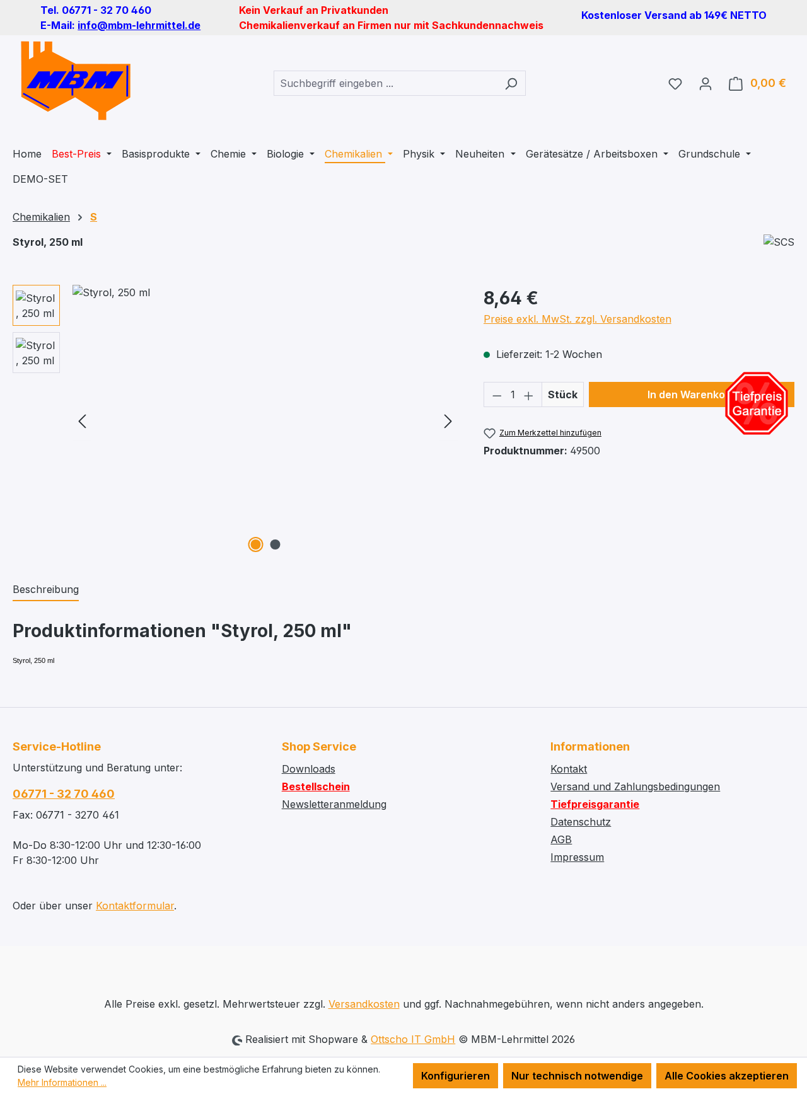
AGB (561, 839)
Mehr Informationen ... (62, 1082)
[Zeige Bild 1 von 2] (255, 544)
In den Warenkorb (691, 394)
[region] (235, 420)
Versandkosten (364, 1004)
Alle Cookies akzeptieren (727, 1075)
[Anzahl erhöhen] (529, 394)
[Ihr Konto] (705, 83)
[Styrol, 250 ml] (265, 420)
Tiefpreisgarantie (594, 804)
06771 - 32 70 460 (64, 793)
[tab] (46, 590)
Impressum (577, 857)
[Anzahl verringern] (497, 394)
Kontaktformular (135, 905)
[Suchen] (511, 83)
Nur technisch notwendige (577, 1075)
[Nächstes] (448, 420)
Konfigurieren (455, 1075)
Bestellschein (316, 786)
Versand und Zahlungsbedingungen (635, 786)
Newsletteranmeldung (334, 804)
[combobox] (385, 83)
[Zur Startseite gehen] (76, 80)
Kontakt (568, 769)
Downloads (308, 769)
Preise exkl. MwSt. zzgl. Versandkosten (577, 319)
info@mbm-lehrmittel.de (139, 25)
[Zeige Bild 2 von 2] (275, 544)
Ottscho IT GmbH (413, 1039)
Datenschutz (580, 821)
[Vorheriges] (82, 420)
